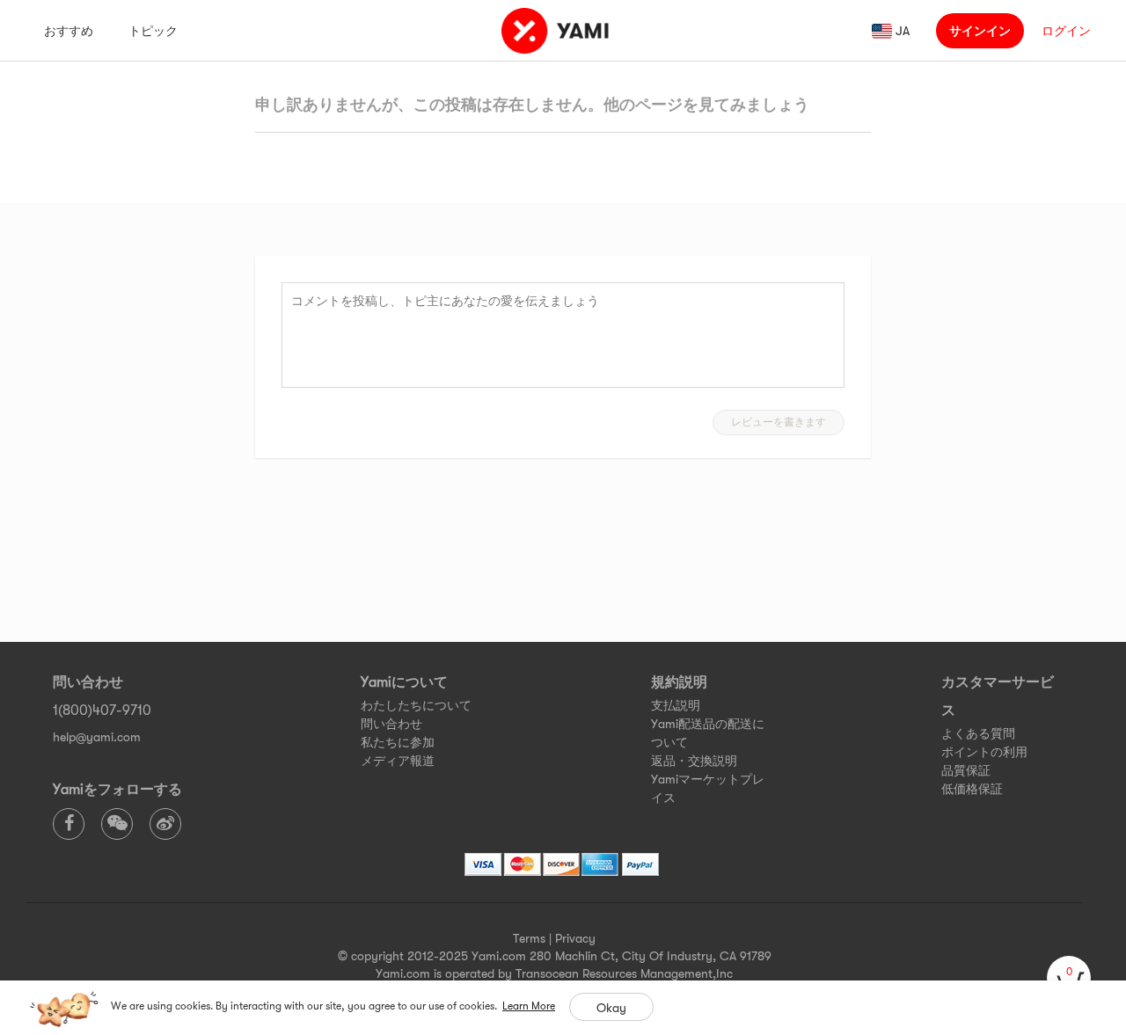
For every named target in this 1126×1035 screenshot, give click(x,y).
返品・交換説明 (694, 761)
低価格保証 (972, 789)
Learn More (528, 1006)
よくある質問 (978, 733)
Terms (529, 938)
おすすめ (68, 31)
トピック (153, 31)
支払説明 (675, 705)
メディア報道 (398, 761)
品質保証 (966, 770)
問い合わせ (391, 724)
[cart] (1069, 978)
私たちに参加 (398, 742)
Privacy (575, 938)
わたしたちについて (416, 705)
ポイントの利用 (984, 752)
